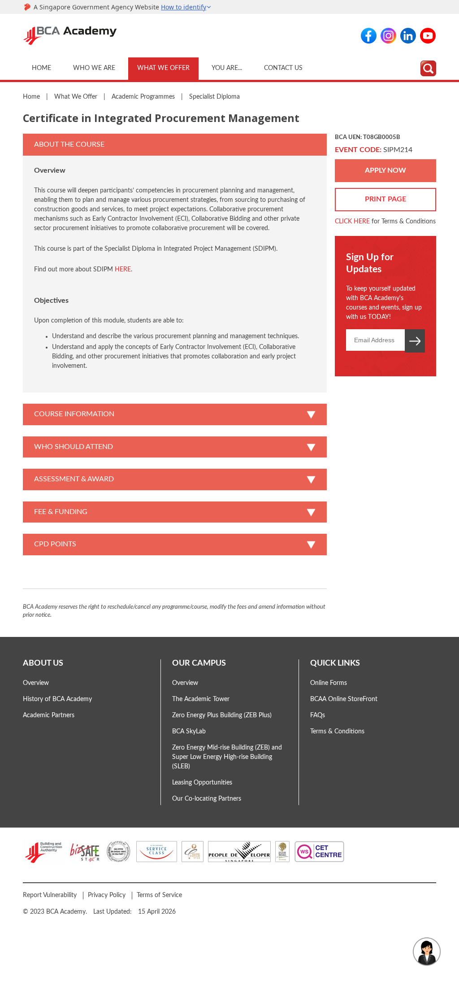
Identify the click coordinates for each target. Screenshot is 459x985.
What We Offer (163, 68)
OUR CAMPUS (199, 663)
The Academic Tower (201, 699)
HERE (123, 269)
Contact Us (283, 68)
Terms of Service (159, 895)
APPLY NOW (385, 170)
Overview (36, 683)
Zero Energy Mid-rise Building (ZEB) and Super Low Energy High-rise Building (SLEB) (227, 757)
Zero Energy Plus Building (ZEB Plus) (222, 715)
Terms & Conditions (337, 731)
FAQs (317, 715)
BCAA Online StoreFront (343, 699)
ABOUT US (43, 663)
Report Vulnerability (50, 895)
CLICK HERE (352, 221)
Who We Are (94, 68)
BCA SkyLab (189, 731)
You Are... (227, 68)
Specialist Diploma (214, 97)
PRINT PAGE (385, 199)
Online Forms (328, 683)
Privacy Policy (107, 895)
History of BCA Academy (57, 699)
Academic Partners (48, 715)
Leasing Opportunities (202, 783)
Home (41, 68)
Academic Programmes (143, 97)
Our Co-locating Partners (206, 799)
